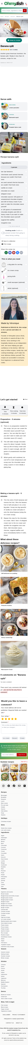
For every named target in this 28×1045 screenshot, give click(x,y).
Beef (2, 843)
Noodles (3, 866)
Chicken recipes (5, 911)
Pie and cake (4, 805)
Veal (2, 886)
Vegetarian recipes (6, 1011)
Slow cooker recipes (6, 998)
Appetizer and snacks (7, 891)
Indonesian (4, 974)
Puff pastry (4, 876)
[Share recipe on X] (17, 252)
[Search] (25, 10)
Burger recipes (5, 907)
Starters (3, 815)
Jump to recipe (15, 40)
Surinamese (4, 986)
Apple (2, 835)
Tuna (2, 882)
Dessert (14, 738)
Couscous (4, 849)
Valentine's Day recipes (7, 946)
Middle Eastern (5, 982)
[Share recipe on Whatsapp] (6, 252)
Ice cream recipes (6, 919)
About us (19, 1023)
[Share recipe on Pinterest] (13, 252)
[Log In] (26, 4)
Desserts (13, 16)
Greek (2, 970)
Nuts (2, 868)
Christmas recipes (6, 821)
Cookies (3, 915)
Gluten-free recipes (6, 828)
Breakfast (3, 797)
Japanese (3, 978)
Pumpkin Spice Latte (15, 127)
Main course (4, 803)
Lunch (2, 801)
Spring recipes (5, 954)
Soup (2, 813)
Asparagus (4, 837)
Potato (3, 874)
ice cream (6, 738)
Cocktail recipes (5, 913)
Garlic (2, 855)
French (3, 968)
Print (26, 399)
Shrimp (3, 880)
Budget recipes (5, 901)
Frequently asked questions (14, 1018)
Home (2, 16)
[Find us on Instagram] (3, 785)
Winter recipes (5, 958)
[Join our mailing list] (19, 785)
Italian (2, 976)
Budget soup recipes (6, 905)
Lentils (3, 861)
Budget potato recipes (7, 899)
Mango (3, 863)
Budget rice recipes (6, 903)
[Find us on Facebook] (14, 785)
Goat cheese (4, 859)
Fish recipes (4, 1005)
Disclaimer (6, 1014)
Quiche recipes (5, 931)
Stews (2, 938)
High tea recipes (5, 917)
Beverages (4, 795)
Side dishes (4, 811)
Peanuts (3, 870)
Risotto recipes (5, 934)
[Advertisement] (14, 82)
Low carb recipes (5, 830)
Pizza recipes (4, 927)
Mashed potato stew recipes (8, 921)
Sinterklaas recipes (6, 936)
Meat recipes (4, 1007)
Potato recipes (5, 929)
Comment (5, 722)
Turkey (3, 884)
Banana (3, 839)
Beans (3, 841)
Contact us (10, 1023)
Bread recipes (5, 893)
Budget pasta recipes (7, 897)
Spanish (3, 984)
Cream (22, 738)
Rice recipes (4, 933)
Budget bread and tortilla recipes (10, 895)
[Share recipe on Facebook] (10, 252)
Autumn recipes (5, 952)
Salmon (3, 878)
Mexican (3, 980)
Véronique (14, 323)
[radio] (2, 718)
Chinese (3, 964)
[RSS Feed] (24, 785)
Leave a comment (7, 682)
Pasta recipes (5, 925)
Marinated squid (14, 117)
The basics (4, 942)
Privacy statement (18, 1014)
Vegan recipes (5, 1009)
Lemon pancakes (14, 107)
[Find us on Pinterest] (8, 785)
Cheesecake (4, 909)
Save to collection (9, 241)
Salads (3, 807)
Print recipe (7, 244)
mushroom (4, 865)
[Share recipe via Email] (21, 252)
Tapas (2, 940)
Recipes (7, 16)
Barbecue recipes (6, 994)
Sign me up (22, 754)
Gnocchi (3, 857)
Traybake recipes (5, 944)
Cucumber (4, 853)
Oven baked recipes (6, 923)
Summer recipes (5, 956)
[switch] (3, 233)
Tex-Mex (3, 988)
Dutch (2, 966)
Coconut (3, 847)
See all (23, 761)
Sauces (3, 809)
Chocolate (4, 845)
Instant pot (4, 996)
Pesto (2, 872)
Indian (2, 972)
